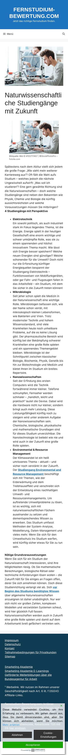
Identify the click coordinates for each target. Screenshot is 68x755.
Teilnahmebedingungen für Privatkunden (30, 652)
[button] (63, 34)
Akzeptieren (33, 744)
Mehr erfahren (11, 724)
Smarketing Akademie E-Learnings (27, 671)
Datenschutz (13, 644)
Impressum (12, 640)
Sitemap (10, 656)
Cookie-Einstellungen (48, 734)
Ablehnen (17, 734)
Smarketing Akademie (19, 666)
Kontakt (9, 648)
